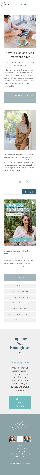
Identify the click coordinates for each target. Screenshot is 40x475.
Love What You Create (20, 308)
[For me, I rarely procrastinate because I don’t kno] (12, 439)
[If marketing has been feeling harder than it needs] (20, 439)
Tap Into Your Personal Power (20, 320)
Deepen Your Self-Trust (20, 297)
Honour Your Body (20, 303)
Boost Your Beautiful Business (20, 291)
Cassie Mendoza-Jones (16, 62)
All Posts (20, 286)
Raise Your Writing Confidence (20, 314)
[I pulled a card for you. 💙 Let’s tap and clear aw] (27, 439)
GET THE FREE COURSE (20, 403)
